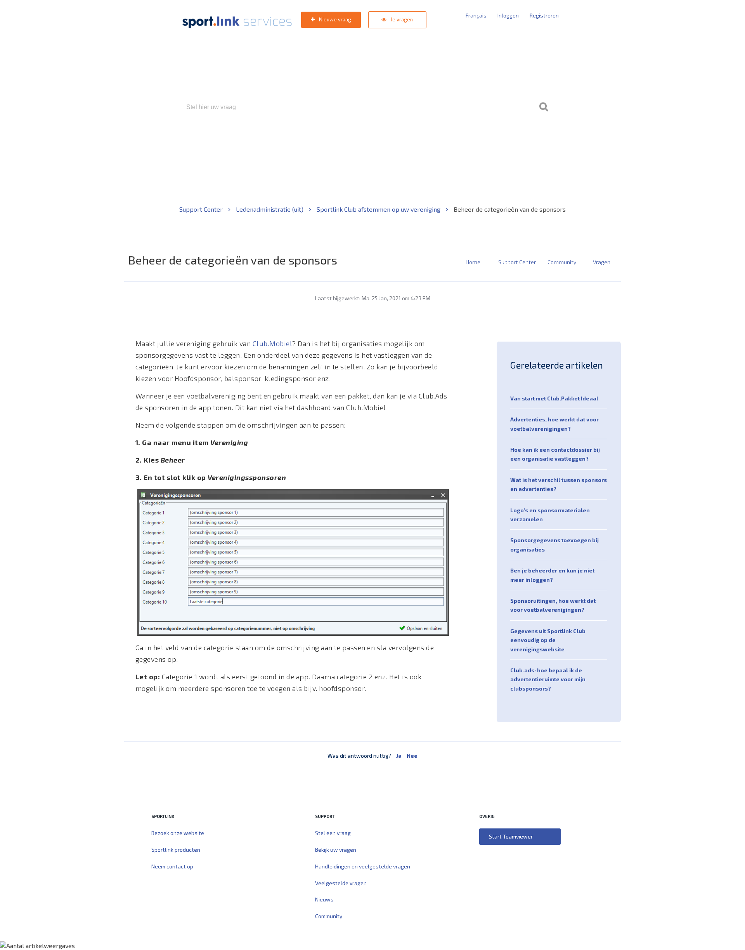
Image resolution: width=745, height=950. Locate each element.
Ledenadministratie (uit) (270, 209)
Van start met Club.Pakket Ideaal (554, 398)
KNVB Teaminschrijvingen (356, 140)
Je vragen (401, 19)
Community (561, 262)
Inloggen (508, 15)
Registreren (544, 15)
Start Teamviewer (511, 836)
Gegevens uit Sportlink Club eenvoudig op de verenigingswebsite (548, 640)
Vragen (601, 262)
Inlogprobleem (415, 140)
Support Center (201, 209)
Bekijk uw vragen (335, 849)
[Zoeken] (544, 107)
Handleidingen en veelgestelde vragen (362, 866)
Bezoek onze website (177, 833)
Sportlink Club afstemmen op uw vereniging (379, 209)
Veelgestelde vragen (341, 883)
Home (473, 262)
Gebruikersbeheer (465, 140)
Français (476, 15)
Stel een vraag (333, 833)
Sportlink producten (175, 849)
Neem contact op (172, 866)
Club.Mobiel (273, 343)
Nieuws (324, 899)
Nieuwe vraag (334, 19)
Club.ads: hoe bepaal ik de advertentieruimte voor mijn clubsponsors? (548, 679)
